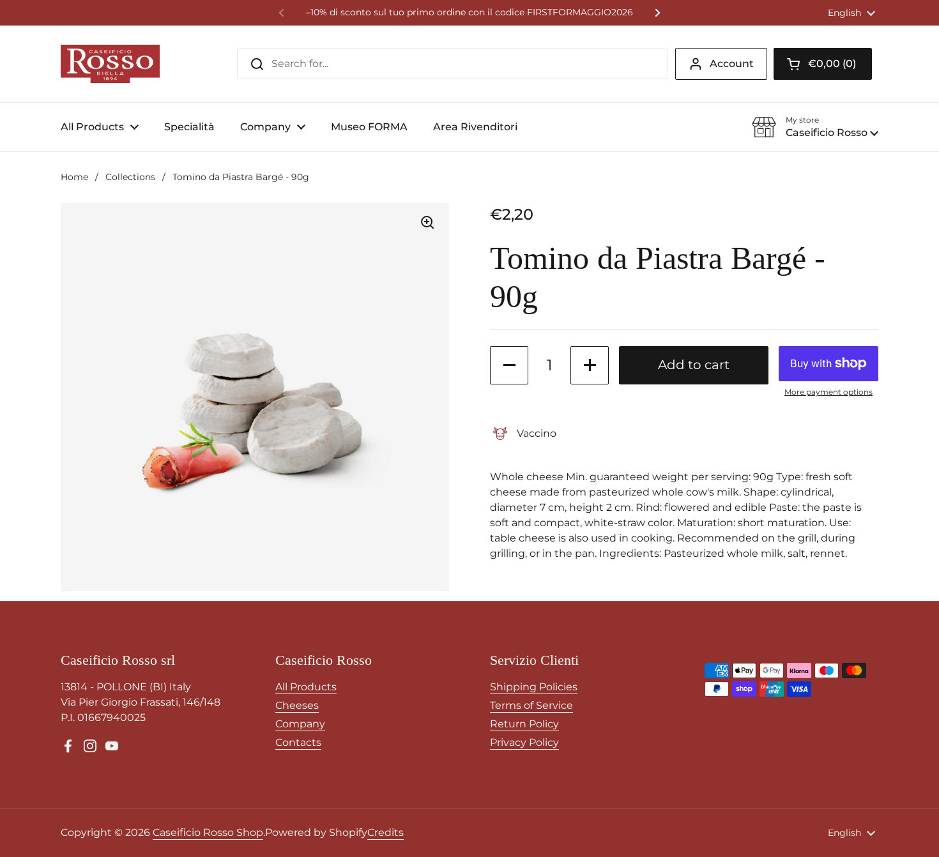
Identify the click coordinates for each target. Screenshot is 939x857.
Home (74, 177)
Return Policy (524, 724)
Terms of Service (531, 705)
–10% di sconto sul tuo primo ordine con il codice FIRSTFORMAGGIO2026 (469, 12)
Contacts (298, 742)
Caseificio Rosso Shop (208, 832)
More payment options (828, 392)
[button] (823, 64)
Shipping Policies (533, 687)
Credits (385, 832)
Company (300, 724)
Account (732, 63)
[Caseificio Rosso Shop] (110, 64)
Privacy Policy (524, 742)
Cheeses (297, 705)
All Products (306, 687)
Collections (130, 177)
